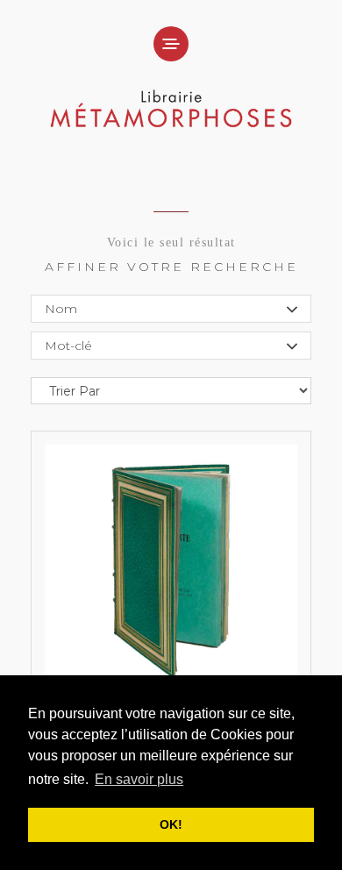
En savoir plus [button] (139, 779)
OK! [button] (171, 824)
